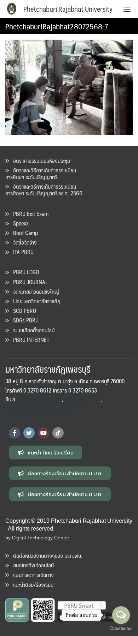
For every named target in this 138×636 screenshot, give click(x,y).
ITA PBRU (21, 252)
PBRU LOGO (24, 272)
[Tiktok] (58, 433)
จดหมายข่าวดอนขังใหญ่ (34, 291)
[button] (45, 452)
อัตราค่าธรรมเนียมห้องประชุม (39, 160)
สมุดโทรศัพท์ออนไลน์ (31, 565)
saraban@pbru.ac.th (40, 399)
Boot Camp (23, 232)
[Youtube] (43, 433)
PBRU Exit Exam (28, 213)
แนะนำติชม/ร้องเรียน (31, 584)
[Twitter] (29, 433)
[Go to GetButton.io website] (121, 628)
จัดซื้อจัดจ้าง (23, 242)
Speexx (19, 223)
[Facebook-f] (14, 433)
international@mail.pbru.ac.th (37, 408)
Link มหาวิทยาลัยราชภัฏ (35, 301)
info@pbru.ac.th (82, 399)
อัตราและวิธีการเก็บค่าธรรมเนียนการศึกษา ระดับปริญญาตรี (40, 173)
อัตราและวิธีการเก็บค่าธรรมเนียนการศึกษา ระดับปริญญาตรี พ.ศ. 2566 (43, 190)
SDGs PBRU (24, 320)
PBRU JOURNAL (28, 282)
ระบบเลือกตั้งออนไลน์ (31, 330)
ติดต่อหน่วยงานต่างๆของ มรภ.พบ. (45, 555)
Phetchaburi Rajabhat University (68, 9)
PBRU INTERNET (29, 339)
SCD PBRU (22, 310)
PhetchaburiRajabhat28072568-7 (56, 26)
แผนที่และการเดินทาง (31, 574)
